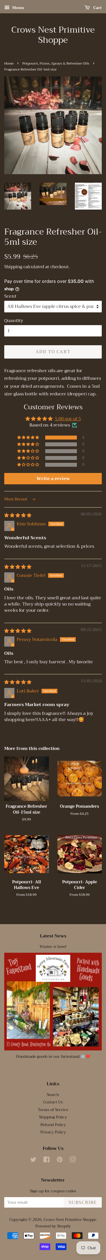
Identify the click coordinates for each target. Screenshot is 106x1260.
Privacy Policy (53, 1132)
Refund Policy (53, 1125)
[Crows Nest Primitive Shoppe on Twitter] (33, 1160)
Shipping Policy (53, 1117)
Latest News (53, 936)
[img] (17, 515)
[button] (28, 438)
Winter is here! (53, 946)
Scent (10, 296)
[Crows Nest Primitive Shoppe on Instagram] (73, 1160)
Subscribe (83, 1202)
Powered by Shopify (53, 1226)
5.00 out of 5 (68, 419)
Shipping (13, 266)
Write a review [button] (53, 479)
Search (53, 1094)
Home (9, 63)
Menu (17, 7)
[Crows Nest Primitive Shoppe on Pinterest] (60, 1160)
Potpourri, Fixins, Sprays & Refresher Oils (55, 63)
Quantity (13, 321)
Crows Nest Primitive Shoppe (53, 35)
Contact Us (53, 1102)
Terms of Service (53, 1110)
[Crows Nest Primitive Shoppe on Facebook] (46, 1160)
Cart (97, 7)
